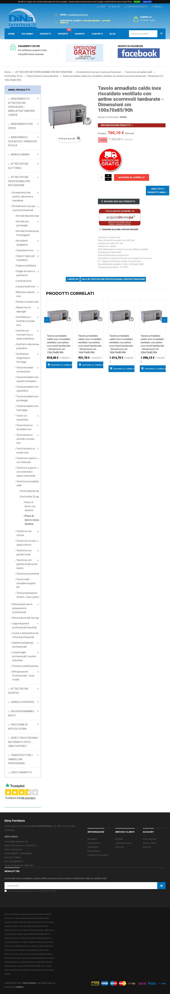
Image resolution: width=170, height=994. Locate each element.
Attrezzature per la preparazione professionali (22, 608)
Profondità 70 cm (30, 496)
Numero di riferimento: (108, 117)
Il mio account (149, 839)
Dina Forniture (29, 983)
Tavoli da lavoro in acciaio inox (25, 450)
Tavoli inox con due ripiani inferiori (26, 542)
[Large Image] (128, 983)
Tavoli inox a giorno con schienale (26, 460)
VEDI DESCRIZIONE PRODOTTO (115, 125)
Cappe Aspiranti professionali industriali (24, 625)
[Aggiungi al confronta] (70, 306)
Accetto (137, 2)
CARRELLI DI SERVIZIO (22, 702)
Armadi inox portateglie (22, 223)
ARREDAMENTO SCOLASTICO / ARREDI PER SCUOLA (22, 141)
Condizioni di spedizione (93, 845)
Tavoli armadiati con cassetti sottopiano (27, 379)
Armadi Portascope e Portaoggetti (27, 233)
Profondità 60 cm (30, 491)
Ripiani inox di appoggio (23, 309)
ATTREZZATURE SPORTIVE (18, 690)
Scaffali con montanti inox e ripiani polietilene (25, 334)
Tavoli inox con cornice (24, 533)
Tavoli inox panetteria (27, 573)
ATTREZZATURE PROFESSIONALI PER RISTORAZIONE (19, 181)
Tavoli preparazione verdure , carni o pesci (27, 595)
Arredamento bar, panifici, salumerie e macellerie (22, 196)
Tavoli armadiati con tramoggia (27, 408)
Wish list (147, 847)
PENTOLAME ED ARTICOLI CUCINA (18, 726)
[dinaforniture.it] (23, 18)
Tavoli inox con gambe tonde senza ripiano (27, 564)
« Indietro (73, 279)
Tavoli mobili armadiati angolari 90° (26, 583)
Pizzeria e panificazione (24, 666)
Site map (119, 847)
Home (7, 72)
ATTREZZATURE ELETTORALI (18, 166)
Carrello (158, 7)
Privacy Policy (93, 851)
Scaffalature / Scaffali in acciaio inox (25, 321)
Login (101, 7)
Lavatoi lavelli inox (25, 286)
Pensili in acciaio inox (27, 301)
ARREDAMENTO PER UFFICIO (20, 126)
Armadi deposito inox (27, 215)
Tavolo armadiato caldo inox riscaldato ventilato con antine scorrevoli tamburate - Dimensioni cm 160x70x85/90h (90, 344)
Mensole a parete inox (25, 294)
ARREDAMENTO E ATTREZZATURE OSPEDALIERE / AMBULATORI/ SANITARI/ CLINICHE (21, 106)
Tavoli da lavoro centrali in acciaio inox (25, 439)
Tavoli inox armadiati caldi (27, 483)
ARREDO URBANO (20, 154)
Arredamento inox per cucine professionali (23, 208)
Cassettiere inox (24, 250)
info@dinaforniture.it (78, 14)
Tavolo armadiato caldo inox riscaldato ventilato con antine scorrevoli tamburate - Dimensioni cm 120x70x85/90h (58, 344)
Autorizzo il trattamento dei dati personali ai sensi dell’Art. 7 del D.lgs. (32, 891)
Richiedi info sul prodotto (119, 201)
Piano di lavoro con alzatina (30, 506)
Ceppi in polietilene (26, 265)
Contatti (119, 839)
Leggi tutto (147, 2)
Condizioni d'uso (123, 843)
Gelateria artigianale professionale (22, 644)
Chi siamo (92, 839)
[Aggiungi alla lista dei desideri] (70, 301)
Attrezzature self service (25, 618)
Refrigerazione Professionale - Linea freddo (23, 675)
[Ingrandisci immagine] (70, 310)
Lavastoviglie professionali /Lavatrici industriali (24, 656)
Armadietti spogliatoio (22, 242)
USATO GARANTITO (21, 772)
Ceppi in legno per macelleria (25, 258)
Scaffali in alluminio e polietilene (27, 346)
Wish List (116, 7)
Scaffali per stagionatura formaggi (23, 358)
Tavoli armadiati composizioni (24, 369)
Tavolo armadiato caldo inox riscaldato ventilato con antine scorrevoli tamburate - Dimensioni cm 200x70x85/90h (152, 344)
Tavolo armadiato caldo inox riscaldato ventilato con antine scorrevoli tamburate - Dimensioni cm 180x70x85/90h (121, 344)
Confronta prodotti (137, 7)
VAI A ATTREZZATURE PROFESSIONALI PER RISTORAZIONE (113, 279)
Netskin (20, 987)
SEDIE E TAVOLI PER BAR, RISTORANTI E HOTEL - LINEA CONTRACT (22, 742)
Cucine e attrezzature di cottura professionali (25, 635)
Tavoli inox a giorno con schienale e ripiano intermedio (26, 471)
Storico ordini (149, 843)
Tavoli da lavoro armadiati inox (24, 427)
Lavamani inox (24, 281)
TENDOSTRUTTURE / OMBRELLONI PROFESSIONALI (20, 759)
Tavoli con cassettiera (22, 417)
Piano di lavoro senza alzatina (32, 520)
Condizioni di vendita (97, 855)
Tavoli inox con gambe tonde (24, 552)
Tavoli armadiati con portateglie (27, 398)
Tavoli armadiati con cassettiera (27, 388)
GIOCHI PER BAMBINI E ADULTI (21, 713)
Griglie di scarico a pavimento (25, 273)
